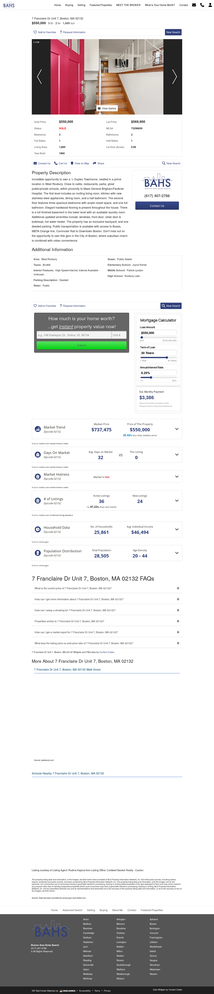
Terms (97, 990)
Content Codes (106, 652)
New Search (173, 32)
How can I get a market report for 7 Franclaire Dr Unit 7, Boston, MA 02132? (76, 632)
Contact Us (44, 163)
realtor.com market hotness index (53, 443)
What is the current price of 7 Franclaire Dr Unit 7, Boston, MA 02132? (73, 588)
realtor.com (81, 897)
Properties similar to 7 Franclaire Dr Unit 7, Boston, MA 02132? (69, 621)
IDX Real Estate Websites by (45, 990)
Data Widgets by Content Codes (167, 989)
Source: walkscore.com (44, 760)
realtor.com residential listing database (56, 515)
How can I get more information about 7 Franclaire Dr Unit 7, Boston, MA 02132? (79, 599)
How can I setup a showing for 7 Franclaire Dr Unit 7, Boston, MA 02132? (75, 610)
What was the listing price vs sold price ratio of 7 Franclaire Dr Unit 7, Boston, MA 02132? (84, 643)
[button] (39, 77)
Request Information (74, 32)
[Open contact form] (194, 4)
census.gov (44, 542)
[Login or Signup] (210, 4)
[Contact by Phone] (202, 4)
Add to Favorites (47, 32)
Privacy (107, 990)
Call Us (63, 163)
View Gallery (109, 108)
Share (100, 163)
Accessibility (85, 990)
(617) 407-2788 (157, 195)
